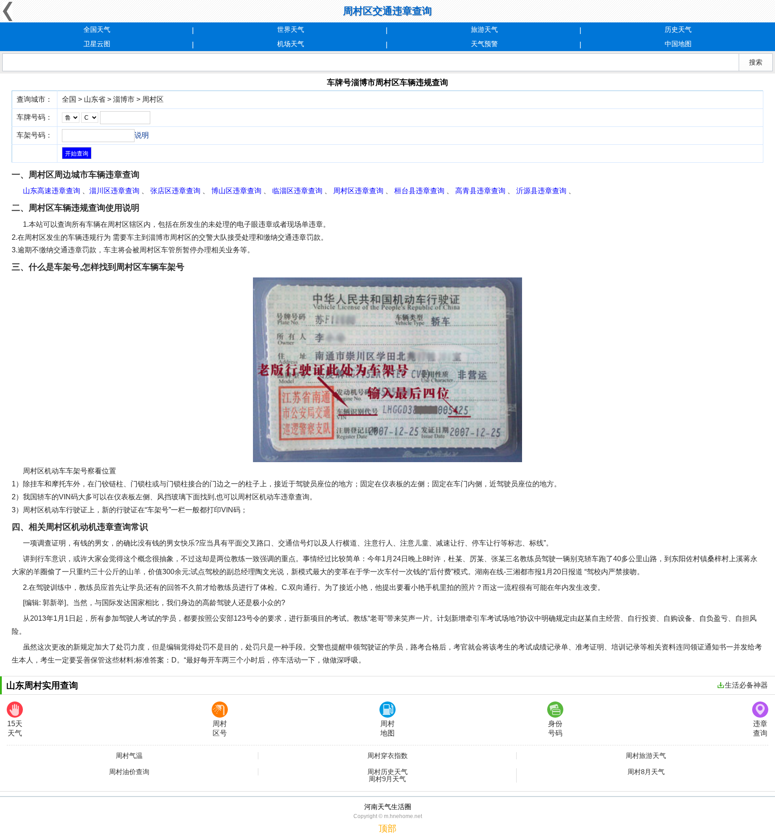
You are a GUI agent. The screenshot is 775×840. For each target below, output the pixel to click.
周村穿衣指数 (387, 755)
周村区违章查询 (358, 191)
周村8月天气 (646, 771)
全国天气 (96, 29)
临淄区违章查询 (297, 191)
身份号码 (555, 728)
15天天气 (14, 728)
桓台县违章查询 (419, 191)
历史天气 (678, 29)
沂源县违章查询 (541, 191)
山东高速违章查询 (51, 191)
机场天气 (290, 44)
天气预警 (484, 44)
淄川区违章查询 (114, 191)
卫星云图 (96, 44)
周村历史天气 (387, 771)
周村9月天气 (387, 779)
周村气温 (129, 755)
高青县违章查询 (480, 191)
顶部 (387, 828)
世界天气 (290, 29)
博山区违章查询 (236, 191)
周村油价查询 (129, 771)
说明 (142, 135)
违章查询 (760, 728)
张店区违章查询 (175, 191)
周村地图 (387, 728)
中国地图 (678, 44)
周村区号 (220, 728)
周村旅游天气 (646, 755)
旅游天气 (484, 29)
